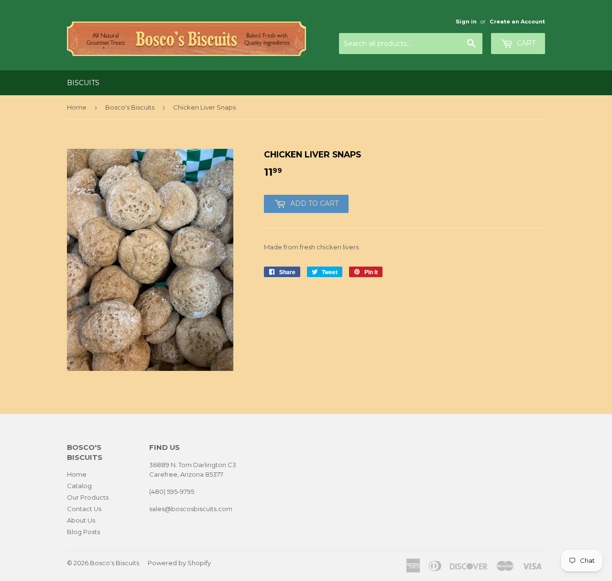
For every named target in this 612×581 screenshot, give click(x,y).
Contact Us (84, 509)
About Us (81, 520)
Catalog (79, 486)
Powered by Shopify (179, 563)
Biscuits (83, 82)
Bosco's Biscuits (129, 107)
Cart (525, 43)
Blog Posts (83, 532)
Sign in (466, 21)
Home (77, 107)
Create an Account (517, 21)
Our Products (88, 497)
